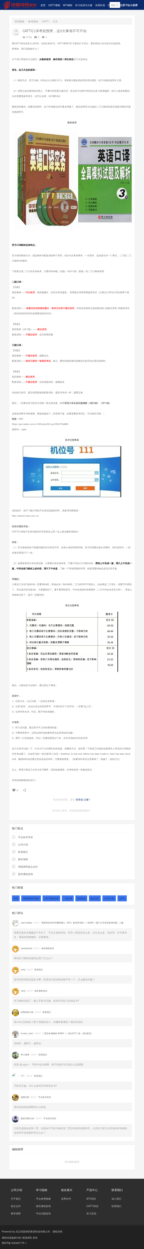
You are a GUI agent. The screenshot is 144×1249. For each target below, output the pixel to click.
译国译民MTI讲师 (31, 898)
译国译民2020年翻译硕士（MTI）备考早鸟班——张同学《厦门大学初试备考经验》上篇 (82, 922)
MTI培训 (91, 1198)
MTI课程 (67, 5)
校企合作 (95, 898)
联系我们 (23, 852)
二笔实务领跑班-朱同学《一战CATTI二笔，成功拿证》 (67, 1033)
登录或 (79, 799)
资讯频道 (19, 21)
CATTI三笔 (109, 898)
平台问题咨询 (43, 1213)
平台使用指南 (43, 1198)
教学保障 (23, 859)
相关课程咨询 (25, 874)
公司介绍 (23, 844)
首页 (43, 5)
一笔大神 (68, 898)
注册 (135, 4)
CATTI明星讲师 (51, 898)
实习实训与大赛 (83, 5)
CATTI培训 (92, 1206)
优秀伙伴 (66, 1198)
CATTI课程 (54, 5)
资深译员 (81, 898)
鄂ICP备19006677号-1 (14, 1243)
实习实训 (91, 1213)
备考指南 (33, 21)
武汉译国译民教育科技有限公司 (33, 1231)
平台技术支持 (25, 837)
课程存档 (57, 1231)
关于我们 (16, 1198)
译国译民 (27, 1237)
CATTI (45, 21)
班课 (16, 898)
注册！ (87, 799)
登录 (125, 4)
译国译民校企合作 (28, 866)
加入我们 (116, 1198)
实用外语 (100, 5)
